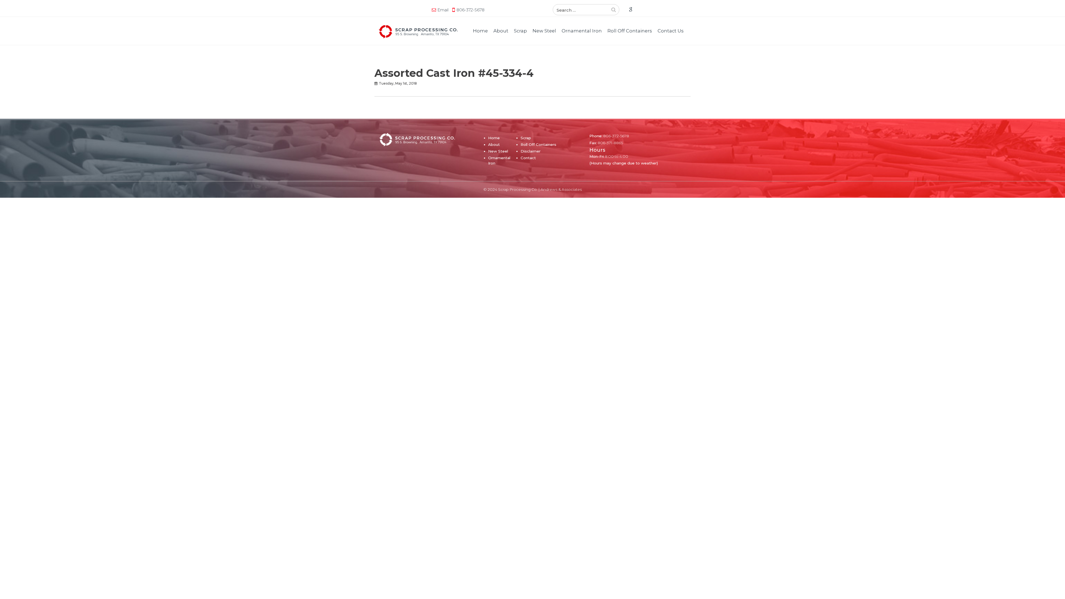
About (500, 31)
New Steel (544, 31)
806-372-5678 (471, 9)
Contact (528, 158)
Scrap (520, 31)
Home (480, 31)
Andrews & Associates (561, 189)
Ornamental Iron (582, 31)
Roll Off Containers (629, 31)
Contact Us (671, 31)
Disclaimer (531, 151)
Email (442, 9)
